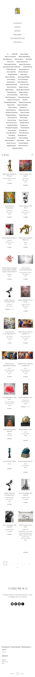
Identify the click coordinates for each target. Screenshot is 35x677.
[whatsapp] (12, 603)
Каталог (17, 31)
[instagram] (19, 603)
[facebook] (22, 603)
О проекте (17, 23)
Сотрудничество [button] (17, 38)
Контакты (17, 42)
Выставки (17, 35)
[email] (15, 603)
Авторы (18, 27)
